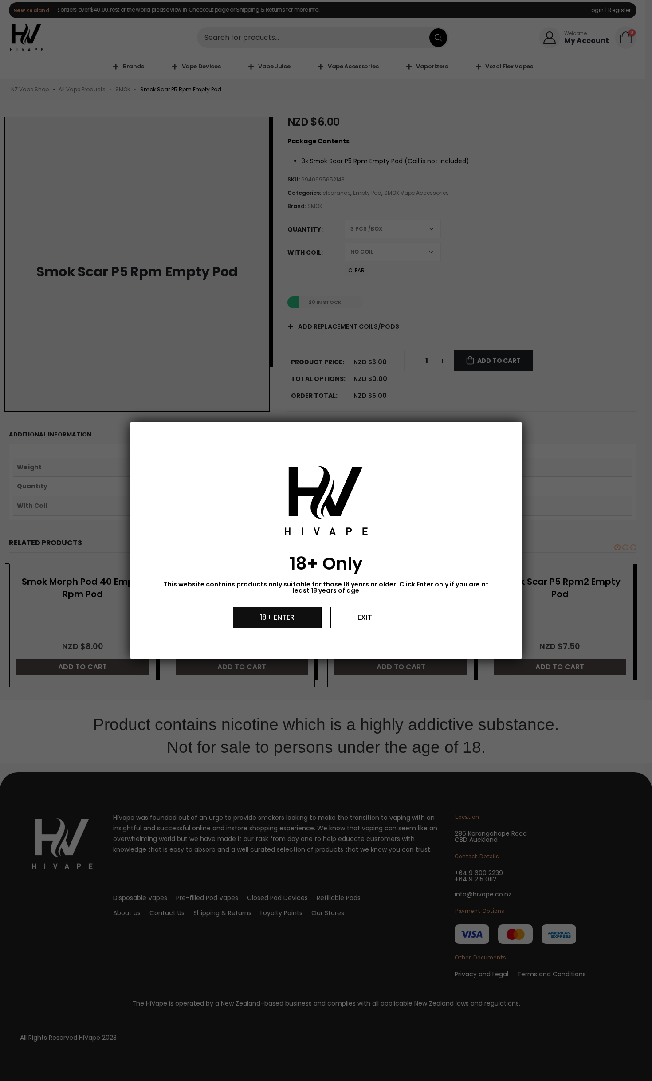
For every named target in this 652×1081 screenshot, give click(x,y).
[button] (277, 617)
